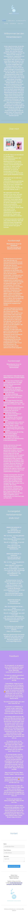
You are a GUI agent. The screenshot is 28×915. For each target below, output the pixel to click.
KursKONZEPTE (21, 20)
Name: (5, 844)
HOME (4, 20)
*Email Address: (7, 850)
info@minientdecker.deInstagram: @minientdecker (14, 883)
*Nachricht (6, 856)
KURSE (6, 23)
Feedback (13, 23)
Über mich (11, 20)
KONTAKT (20, 23)
